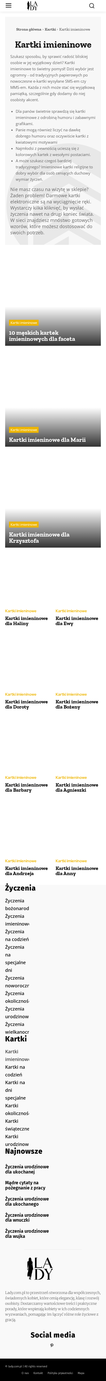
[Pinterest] (52, 1345)
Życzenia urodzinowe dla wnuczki (27, 1217)
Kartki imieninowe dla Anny (77, 870)
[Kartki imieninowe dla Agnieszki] (78, 745)
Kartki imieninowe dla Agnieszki (77, 787)
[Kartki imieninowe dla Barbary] (27, 745)
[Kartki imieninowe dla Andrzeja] (27, 828)
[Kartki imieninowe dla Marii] (53, 399)
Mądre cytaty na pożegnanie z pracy (25, 1185)
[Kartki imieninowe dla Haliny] (27, 578)
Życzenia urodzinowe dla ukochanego (27, 1201)
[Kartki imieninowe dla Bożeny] (78, 661)
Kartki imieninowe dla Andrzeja (26, 870)
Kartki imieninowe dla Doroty (26, 704)
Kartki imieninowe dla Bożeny (77, 704)
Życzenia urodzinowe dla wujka (27, 1233)
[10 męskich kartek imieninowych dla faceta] (53, 298)
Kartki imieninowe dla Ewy (77, 620)
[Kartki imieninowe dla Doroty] (27, 661)
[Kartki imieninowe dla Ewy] (78, 578)
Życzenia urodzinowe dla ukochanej (27, 1169)
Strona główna (28, 29)
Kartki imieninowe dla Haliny (26, 620)
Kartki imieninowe (24, 323)
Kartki (50, 29)
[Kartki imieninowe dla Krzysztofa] (53, 500)
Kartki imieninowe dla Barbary (26, 787)
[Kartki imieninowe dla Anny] (78, 828)
